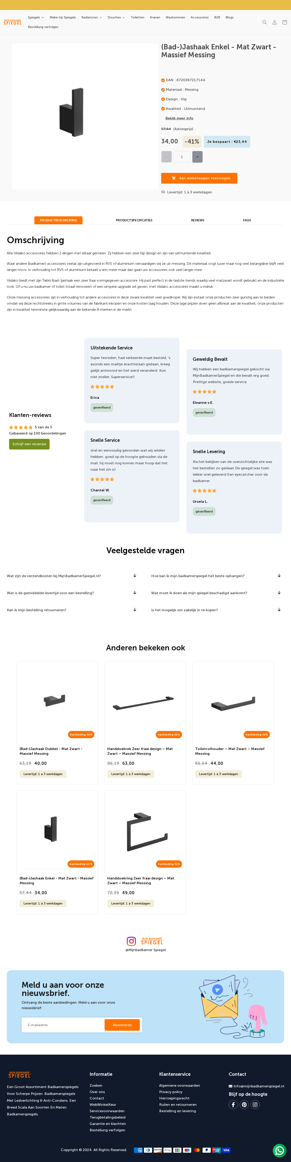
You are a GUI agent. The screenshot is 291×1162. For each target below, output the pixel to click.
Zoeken (96, 1085)
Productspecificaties (134, 220)
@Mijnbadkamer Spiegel (145, 950)
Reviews (197, 220)
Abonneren (122, 1025)
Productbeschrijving (58, 220)
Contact (97, 1098)
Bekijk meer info (179, 118)
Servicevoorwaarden (107, 1111)
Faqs (247, 220)
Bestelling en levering (177, 1111)
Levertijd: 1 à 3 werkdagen (43, 774)
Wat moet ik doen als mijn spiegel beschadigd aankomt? (199, 593)
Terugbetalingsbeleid (107, 1117)
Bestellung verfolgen (107, 1130)
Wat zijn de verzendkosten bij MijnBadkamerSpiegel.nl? (54, 576)
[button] (265, 22)
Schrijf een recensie (29, 444)
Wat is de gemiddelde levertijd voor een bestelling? (50, 593)
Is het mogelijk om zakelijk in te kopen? (184, 610)
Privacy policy (170, 1092)
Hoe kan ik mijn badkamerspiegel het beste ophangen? (198, 576)
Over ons (97, 1092)
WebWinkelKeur (103, 1104)
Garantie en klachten (108, 1124)
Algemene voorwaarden (179, 1085)
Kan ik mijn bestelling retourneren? (36, 610)
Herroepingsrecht (174, 1098)
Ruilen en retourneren (178, 1104)
